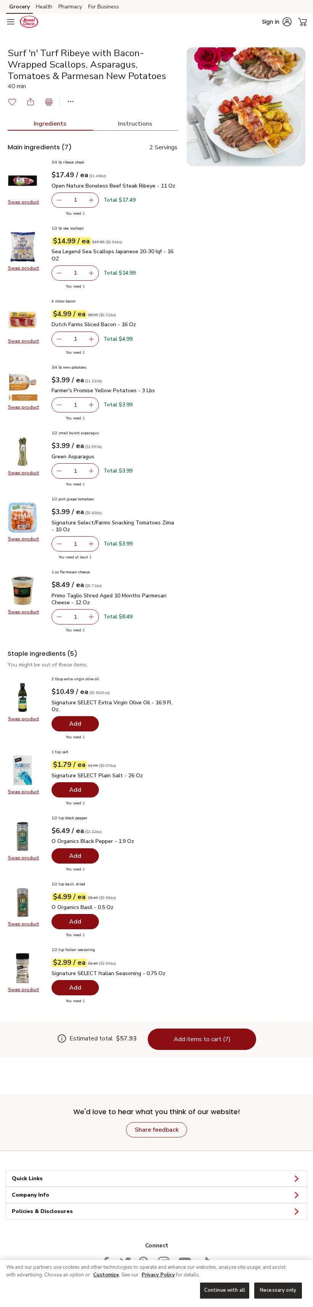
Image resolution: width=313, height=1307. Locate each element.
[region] (156, 1283)
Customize (106, 1274)
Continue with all (224, 1290)
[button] (277, 22)
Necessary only (278, 1290)
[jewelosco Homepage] (29, 22)
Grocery (19, 6)
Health (44, 6)
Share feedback (157, 1130)
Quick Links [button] (27, 1178)
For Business (103, 6)
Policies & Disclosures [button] (42, 1211)
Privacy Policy (158, 1274)
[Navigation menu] (10, 21)
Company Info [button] (30, 1195)
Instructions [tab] (135, 124)
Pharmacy (70, 6)
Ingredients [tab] (50, 124)
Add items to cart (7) (202, 1039)
